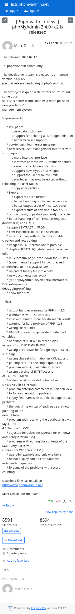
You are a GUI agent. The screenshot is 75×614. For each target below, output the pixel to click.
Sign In (13, 11)
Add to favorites (18, 560)
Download (14, 540)
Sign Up (34, 11)
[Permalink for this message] (70, 501)
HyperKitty (38, 608)
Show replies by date (58, 512)
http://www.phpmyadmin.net (22, 485)
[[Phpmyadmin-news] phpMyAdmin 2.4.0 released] (5, 20)
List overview (11, 530)
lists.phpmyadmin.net (30, 4)
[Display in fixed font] (64, 501)
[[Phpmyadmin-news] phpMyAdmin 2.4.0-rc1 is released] (70, 20)
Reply (9, 505)
